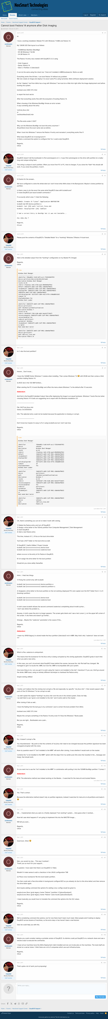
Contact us (70, 1013)
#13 (105, 766)
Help (97, 1013)
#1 (105, 33)
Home (5, 15)
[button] (28, 15)
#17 (105, 857)
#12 (105, 735)
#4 (105, 234)
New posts (4, 18)
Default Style (7, 1013)
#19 (105, 935)
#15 (105, 809)
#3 (105, 175)
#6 (105, 347)
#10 (105, 648)
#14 (105, 789)
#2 (105, 154)
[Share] (102, 33)
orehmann (5, 29)
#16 (105, 837)
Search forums (13, 18)
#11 (105, 685)
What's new (22, 15)
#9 (105, 572)
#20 (105, 962)
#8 (105, 517)
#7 (105, 368)
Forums (12, 15)
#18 (105, 914)
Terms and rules (79, 1013)
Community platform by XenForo (54, 1017)
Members (34, 15)
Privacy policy (90, 1013)
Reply (104, 149)
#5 (105, 254)
